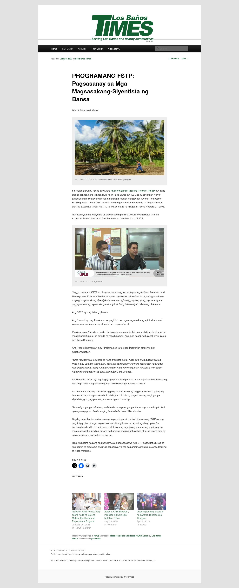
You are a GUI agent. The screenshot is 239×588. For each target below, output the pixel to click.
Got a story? (114, 48)
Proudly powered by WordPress (119, 576)
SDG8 (139, 535)
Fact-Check (67, 48)
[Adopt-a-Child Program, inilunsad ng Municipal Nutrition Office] (118, 501)
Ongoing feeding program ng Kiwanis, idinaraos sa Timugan (150, 515)
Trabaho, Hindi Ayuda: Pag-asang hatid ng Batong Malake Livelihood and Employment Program (86, 516)
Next (185, 58)
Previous (173, 58)
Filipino (113, 535)
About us (82, 48)
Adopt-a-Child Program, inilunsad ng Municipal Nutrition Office (116, 515)
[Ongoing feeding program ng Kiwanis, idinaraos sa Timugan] (151, 501)
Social (145, 535)
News (96, 535)
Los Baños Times (83, 58)
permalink (96, 538)
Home (54, 48)
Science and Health (126, 535)
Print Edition (97, 48)
